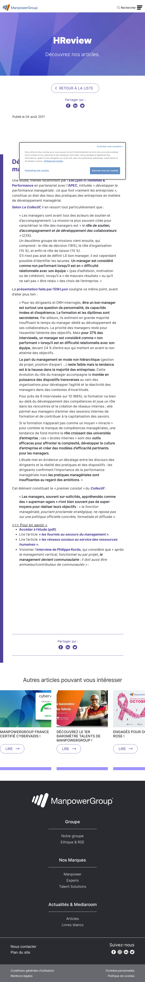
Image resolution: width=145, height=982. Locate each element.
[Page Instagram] (120, 952)
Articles (72, 919)
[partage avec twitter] (82, 105)
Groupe (72, 821)
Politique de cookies (121, 976)
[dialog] (72, 161)
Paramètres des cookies (37, 170)
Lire (9, 749)
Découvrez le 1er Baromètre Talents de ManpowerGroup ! (78, 736)
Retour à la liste (76, 88)
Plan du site (20, 952)
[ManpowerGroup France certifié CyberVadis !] (25, 710)
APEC (72, 185)
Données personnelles (120, 970)
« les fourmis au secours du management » (73, 534)
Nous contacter (23, 946)
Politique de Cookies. (53, 161)
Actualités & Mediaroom (72, 904)
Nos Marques (72, 860)
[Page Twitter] (132, 952)
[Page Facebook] (113, 952)
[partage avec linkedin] (75, 105)
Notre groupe (72, 836)
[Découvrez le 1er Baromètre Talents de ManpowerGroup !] (82, 710)
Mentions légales (22, 976)
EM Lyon (76, 180)
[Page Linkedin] (126, 952)
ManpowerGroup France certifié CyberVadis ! (24, 734)
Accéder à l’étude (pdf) (37, 529)
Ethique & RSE (72, 842)
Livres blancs (72, 925)
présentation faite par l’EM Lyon (42, 289)
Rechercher (128, 7)
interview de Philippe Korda (58, 550)
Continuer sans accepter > (110, 146)
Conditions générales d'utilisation (32, 970)
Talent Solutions (72, 886)
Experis (72, 880)
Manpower (72, 874)
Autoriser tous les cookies (105, 170)
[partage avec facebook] (68, 105)
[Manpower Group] (20, 7)
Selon (26, 207)
